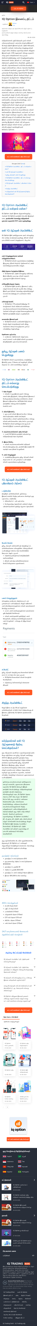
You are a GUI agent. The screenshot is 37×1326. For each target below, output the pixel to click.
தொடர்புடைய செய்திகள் (11, 1017)
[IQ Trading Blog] (18, 1263)
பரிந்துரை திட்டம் (19, 1318)
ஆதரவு (20, 1298)
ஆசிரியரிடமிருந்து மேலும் (11, 1022)
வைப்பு (14, 1298)
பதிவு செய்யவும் (18, 1305)
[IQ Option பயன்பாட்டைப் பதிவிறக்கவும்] (6, 1187)
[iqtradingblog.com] (9, 2)
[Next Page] (7, 1107)
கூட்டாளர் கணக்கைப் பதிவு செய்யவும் (18, 1139)
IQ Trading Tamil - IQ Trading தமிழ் (14, 1323)
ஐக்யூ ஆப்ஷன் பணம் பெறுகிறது (15, 175)
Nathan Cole (15, 24)
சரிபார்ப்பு (24, 1302)
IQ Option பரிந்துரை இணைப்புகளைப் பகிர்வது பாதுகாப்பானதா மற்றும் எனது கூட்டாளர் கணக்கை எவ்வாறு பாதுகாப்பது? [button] (17, 998)
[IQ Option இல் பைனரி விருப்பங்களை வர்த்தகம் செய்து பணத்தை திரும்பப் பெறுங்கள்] (6, 1207)
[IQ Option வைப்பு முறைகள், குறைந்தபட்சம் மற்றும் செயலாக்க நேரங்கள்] (9, 1033)
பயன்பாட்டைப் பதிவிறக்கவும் (11, 1302)
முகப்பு (3, 15)
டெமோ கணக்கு (8, 1318)
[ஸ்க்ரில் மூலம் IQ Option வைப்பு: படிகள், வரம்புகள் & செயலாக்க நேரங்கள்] (24, 1086)
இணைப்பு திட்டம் (8, 1295)
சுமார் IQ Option (22, 1292)
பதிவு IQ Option (18, 8)
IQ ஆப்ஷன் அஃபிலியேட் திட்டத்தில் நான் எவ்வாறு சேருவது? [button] (16, 960)
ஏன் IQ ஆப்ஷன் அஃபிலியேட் (14, 172)
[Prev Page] (3, 1107)
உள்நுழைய (6, 1298)
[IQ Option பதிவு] (9, 1060)
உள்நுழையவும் (7, 1305)
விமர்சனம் (28, 1298)
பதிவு (17, 1295)
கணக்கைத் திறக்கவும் (10, 1311)
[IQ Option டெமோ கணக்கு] (9, 1086)
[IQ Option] (18, 1134)
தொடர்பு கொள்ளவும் (19, 1308)
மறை (23, 163)
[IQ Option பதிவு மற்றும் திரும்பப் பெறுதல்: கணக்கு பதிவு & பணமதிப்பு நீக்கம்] (24, 1033)
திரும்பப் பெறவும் (25, 1295)
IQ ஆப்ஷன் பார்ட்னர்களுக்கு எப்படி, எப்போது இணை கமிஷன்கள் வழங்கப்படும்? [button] (18, 979)
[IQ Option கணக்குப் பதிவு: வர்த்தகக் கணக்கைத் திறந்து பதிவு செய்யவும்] (6, 1197)
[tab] (18, 960)
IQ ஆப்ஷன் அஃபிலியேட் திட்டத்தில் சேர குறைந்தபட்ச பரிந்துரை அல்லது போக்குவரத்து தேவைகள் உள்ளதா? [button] (18, 969)
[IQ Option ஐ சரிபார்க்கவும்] (6, 1232)
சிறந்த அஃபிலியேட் (12, 188)
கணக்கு (28, 1305)
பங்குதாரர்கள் (7, 1308)
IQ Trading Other (9, 1292)
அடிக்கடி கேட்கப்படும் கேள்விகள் (13, 1314)
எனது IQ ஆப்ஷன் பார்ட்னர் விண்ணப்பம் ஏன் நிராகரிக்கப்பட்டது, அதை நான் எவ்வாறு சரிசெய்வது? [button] (18, 988)
